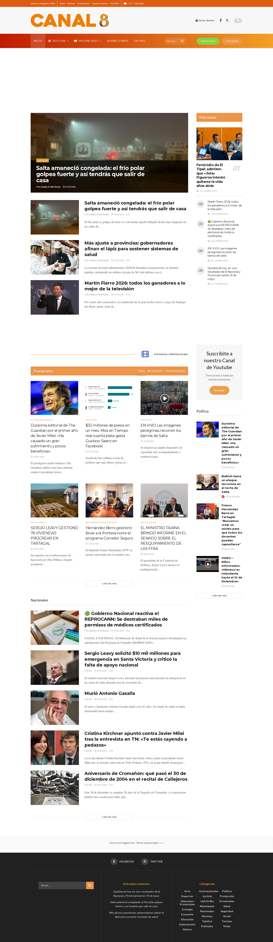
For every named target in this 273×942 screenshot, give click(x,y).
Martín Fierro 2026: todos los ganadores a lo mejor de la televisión (225, 205)
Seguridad (227, 911)
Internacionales (175, 370)
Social (227, 916)
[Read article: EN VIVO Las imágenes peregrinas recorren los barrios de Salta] (164, 398)
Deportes (187, 896)
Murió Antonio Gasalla (109, 693)
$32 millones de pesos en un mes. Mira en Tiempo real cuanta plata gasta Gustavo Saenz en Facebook (108, 435)
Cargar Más (109, 583)
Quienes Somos (100, 3)
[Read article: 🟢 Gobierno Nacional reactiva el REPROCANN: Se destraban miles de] (55, 628)
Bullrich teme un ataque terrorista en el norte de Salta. (231, 484)
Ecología (187, 909)
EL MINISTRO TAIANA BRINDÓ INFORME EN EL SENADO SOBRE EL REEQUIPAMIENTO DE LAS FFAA (163, 538)
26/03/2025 (101, 670)
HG (90, 670)
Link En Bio (207, 901)
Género (187, 929)
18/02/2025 (101, 751)
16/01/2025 (229, 467)
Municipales (39, 522)
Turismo (227, 921)
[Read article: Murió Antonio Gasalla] (55, 707)
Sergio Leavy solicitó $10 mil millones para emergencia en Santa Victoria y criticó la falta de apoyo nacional (132, 659)
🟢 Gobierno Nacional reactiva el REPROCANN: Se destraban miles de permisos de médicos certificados (126, 619)
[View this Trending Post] (223, 496)
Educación (187, 919)
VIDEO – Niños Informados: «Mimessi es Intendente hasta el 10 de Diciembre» (232, 569)
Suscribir (219, 390)
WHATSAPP (208, 41)
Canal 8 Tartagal (51, 187)
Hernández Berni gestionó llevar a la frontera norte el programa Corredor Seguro (109, 533)
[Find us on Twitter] (227, 20)
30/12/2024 (101, 785)
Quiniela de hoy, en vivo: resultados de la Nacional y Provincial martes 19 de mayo (224, 273)
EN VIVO (114, 3)
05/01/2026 (118, 630)
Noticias (71, 3)
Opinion (207, 921)
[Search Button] (181, 41)
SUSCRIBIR (232, 41)
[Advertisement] (136, 79)
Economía (187, 914)
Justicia (207, 896)
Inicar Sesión (206, 20)
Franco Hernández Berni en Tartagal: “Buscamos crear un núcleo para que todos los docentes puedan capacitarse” (232, 525)
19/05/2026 (70, 187)
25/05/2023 (229, 586)
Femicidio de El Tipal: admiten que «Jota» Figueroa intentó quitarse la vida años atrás (210, 175)
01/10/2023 (229, 549)
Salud (226, 906)
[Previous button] (33, 152)
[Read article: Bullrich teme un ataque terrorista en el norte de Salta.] (207, 482)
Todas (141, 370)
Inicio (62, 3)
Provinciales (84, 3)
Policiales (207, 926)
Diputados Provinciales (101, 522)
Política (227, 891)
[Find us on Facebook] (221, 20)
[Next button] (185, 152)
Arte (187, 891)
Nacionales (148, 522)
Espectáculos (187, 924)
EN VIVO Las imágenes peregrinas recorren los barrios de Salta (161, 430)
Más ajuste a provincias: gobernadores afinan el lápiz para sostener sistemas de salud (131, 248)
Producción (227, 896)
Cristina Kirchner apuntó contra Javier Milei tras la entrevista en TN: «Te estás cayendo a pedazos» (135, 739)
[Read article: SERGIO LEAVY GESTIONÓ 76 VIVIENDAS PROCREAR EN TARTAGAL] (54, 500)
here (161, 842)
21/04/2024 (234, 496)
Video (227, 926)
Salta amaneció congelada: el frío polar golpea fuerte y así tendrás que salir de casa (90, 174)
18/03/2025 (101, 699)
